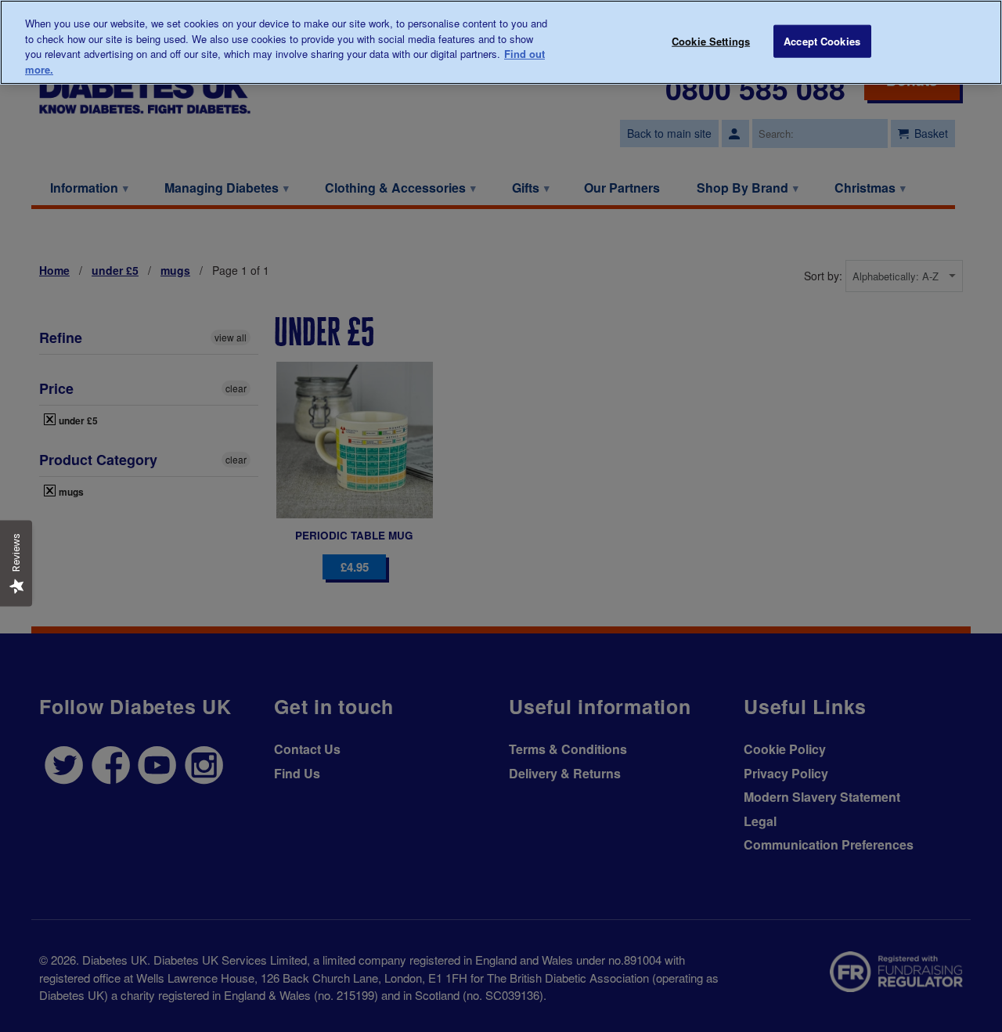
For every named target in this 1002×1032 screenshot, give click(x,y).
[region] (501, 42)
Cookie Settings (711, 41)
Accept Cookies (822, 41)
